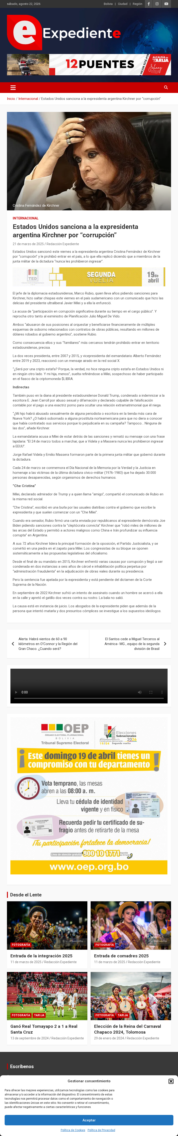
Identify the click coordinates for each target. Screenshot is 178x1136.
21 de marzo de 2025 (28, 244)
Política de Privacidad (101, 1130)
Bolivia (108, 4)
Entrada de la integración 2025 (41, 956)
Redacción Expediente (63, 244)
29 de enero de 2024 (109, 1038)
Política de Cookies (73, 1130)
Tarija (39, 1015)
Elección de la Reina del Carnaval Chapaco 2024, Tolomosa (127, 1029)
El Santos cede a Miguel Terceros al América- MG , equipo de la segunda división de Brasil (132, 644)
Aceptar (89, 1120)
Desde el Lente (25, 895)
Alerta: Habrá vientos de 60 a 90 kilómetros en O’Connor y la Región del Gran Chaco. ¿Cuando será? (48, 644)
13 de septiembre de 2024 (29, 1038)
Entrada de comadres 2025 (121, 956)
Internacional (25, 218)
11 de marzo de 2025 (25, 962)
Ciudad (122, 4)
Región (137, 4)
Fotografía (21, 944)
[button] (171, 1081)
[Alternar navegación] (13, 87)
